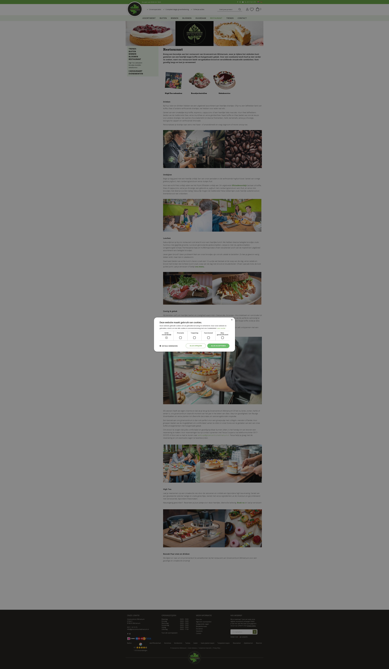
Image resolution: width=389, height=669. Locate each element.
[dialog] (194, 334)
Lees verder (221, 328)
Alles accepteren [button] (218, 346)
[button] (169, 346)
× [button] (231, 319)
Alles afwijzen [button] (196, 346)
